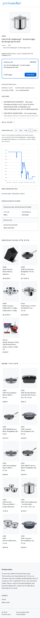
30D (20, 130)
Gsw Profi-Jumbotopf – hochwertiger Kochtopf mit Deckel (17, 66)
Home (4, 45)
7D (16, 130)
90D (26, 130)
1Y (30, 130)
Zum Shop (30, 74)
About (4, 599)
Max (35, 130)
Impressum (6, 602)
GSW (4, 36)
